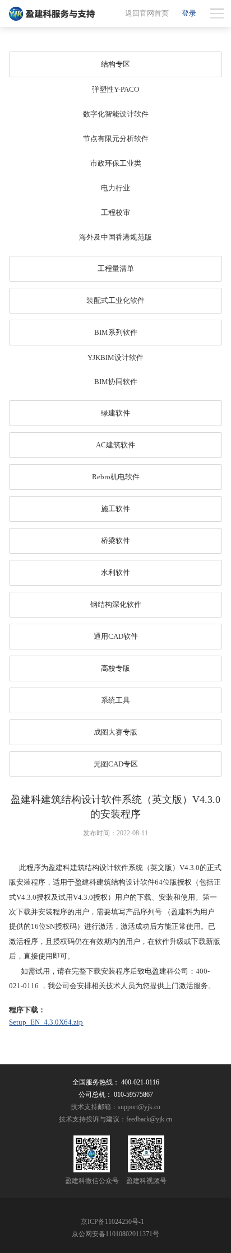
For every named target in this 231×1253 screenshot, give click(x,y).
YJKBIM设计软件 (115, 357)
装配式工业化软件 (115, 300)
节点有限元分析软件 (116, 138)
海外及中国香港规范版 (115, 237)
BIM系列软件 (115, 332)
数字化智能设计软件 (116, 114)
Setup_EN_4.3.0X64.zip (46, 1022)
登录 (189, 13)
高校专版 (115, 668)
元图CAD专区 (116, 764)
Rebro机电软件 (116, 477)
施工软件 (115, 508)
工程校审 (115, 212)
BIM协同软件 (115, 381)
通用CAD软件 (116, 636)
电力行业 (115, 188)
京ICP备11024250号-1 (112, 1222)
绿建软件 (115, 413)
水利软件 (115, 572)
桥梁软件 (115, 540)
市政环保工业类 (115, 163)
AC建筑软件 (115, 445)
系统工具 (115, 700)
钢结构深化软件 (115, 604)
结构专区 (115, 64)
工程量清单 (116, 268)
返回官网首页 (147, 13)
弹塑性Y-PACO (115, 89)
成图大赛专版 (115, 732)
